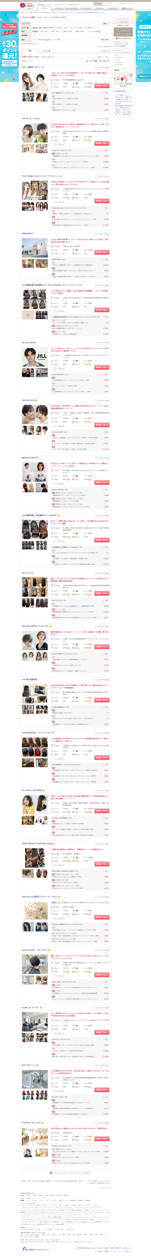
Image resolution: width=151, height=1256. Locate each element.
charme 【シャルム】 (31, 118)
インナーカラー (48, 1207)
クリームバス (71, 1217)
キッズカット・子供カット (57, 1205)
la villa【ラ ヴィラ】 (30, 1008)
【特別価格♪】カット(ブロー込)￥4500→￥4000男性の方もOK (70, 724)
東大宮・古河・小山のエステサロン (83, 1242)
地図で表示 (106, 61)
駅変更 (89, 28)
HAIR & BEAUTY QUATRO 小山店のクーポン (65, 871)
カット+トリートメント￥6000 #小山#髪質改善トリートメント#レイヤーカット (75, 999)
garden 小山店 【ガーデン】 (35, 950)
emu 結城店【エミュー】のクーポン (63, 93)
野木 (48, 1234)
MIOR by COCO (29, 458)
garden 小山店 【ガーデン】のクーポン (64, 982)
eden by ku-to (28, 400)
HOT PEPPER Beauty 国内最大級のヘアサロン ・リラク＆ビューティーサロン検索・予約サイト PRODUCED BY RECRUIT (28, 6)
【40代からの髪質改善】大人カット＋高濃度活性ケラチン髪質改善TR (72, 265)
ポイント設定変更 (120, 46)
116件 (65, 1087)
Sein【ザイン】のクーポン (60, 1097)
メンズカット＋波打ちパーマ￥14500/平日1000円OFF (67, 1051)
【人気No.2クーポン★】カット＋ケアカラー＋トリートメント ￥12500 (73, 167)
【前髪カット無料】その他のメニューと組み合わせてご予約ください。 (72, 213)
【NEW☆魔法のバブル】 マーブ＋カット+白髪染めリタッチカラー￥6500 (74, 930)
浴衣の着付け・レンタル (87, 1222)
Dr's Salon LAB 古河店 (32, 790)
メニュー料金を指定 (39, 40)
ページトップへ (106, 1188)
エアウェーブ (80, 1212)
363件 (86, 914)
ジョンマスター (39, 1219)
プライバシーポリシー (116, 1251)
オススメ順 (46, 51)
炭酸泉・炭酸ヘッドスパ (60, 1217)
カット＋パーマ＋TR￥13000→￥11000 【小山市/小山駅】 (69, 449)
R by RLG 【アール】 (31, 1123)
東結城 (79, 1234)
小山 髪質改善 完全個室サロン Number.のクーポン (67, 547)
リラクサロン (99, 8)
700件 (86, 1140)
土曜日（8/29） (68, 31)
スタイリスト (118, 57)
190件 (86, 198)
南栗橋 (37, 1236)
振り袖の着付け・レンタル (72, 1222)
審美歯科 (80, 1200)
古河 (65, 28)
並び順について (106, 51)
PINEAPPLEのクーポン (59, 259)
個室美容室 (40, 1224)
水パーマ (38, 1212)
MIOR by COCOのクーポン (60, 489)
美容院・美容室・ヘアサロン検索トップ (39, 12)
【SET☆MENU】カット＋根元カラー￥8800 (65, 104)
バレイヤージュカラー (88, 1207)
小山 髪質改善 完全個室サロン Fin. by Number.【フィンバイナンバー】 (52, 285)
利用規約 (106, 1251)
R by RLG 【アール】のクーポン (61, 1146)
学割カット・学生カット (42, 1205)
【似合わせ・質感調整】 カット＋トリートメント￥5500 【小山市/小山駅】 (75, 437)
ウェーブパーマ (62, 1212)
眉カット (75, 1205)
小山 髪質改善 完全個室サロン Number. (39, 515)
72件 (64, 972)
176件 (86, 1029)
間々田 (54, 1234)
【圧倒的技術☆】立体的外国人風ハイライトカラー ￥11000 (70, 225)
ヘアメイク (100, 1219)
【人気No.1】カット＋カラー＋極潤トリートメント (67, 665)
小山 (71, 28)
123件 (86, 479)
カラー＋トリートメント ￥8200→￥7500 (64, 386)
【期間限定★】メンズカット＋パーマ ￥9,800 (65, 501)
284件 (65, 364)
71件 (64, 754)
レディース (98, 4)
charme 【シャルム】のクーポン (61, 150)
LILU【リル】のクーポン (59, 600)
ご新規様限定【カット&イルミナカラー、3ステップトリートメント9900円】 (74, 782)
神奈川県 (59, 1195)
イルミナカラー (68, 1207)
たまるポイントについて (122, 42)
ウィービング (77, 1207)
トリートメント (58, 1214)
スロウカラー (36, 1210)
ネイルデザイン (119, 65)
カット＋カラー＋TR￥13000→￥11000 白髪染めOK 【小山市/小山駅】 (73, 443)
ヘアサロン (44, 8)
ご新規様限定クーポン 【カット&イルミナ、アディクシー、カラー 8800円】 (74, 776)
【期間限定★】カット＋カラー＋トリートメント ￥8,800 (68, 495)
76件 (64, 701)
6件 (85, 253)
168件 (65, 648)
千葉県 (46, 1195)
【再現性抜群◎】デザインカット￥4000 (64, 110)
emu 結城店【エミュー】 (33, 67)
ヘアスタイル (58, 8)
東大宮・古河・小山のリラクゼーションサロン (59, 1242)
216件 (86, 422)
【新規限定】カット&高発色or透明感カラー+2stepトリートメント (71, 1102)
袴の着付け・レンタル (58, 1222)
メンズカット (31, 1205)
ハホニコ (46, 1219)
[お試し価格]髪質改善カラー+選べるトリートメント (67, 328)
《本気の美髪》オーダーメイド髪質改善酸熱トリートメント (69, 659)
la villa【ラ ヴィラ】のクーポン (61, 1039)
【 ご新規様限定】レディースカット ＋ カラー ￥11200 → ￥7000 (71, 391)
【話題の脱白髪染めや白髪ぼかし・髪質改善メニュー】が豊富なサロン (77, 849)
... (80, 1173)
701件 (86, 594)
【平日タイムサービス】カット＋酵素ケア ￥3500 (66, 877)
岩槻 (101, 1234)
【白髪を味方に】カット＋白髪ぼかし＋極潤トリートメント (69, 671)
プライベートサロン (49, 1224)
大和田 (85, 1234)
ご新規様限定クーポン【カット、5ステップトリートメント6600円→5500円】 (74, 770)
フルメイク (25, 1222)
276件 (86, 701)
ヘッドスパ (66, 1214)
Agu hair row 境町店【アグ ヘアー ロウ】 (39, 897)
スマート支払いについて (122, 95)
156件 (86, 972)
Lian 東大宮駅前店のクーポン (60, 707)
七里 (59, 1234)
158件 (86, 812)
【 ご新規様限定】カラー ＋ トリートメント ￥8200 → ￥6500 (70, 380)
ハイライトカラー (58, 1207)
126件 (86, 861)
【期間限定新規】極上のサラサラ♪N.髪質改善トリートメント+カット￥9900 (74, 617)
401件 (86, 140)
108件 (65, 1029)
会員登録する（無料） (123, 25)
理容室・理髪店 (60, 1224)
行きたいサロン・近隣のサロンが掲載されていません (123, 98)
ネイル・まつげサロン (71, 8)
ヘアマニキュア (45, 1210)
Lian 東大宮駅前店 (30, 679)
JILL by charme (29, 343)
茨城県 (22, 1195)
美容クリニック (127, 8)
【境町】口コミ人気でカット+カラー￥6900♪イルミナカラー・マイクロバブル (81, 903)
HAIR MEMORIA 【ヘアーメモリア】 (38, 733)
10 (77, 1173)
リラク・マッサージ (45, 1200)
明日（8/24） (56, 31)
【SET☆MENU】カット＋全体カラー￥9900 (65, 98)
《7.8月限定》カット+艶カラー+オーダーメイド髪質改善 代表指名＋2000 (73, 564)
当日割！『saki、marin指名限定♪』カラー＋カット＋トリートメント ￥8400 (74, 941)
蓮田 (64, 1234)
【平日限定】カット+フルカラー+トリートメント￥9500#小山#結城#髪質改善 (74, 993)
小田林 (43, 1234)
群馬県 (34, 1195)
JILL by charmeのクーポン (60, 374)
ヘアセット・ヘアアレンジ (58, 1219)
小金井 (91, 1234)
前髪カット (68, 1205)
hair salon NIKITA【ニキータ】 (35, 626)
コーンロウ (34, 1214)
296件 (65, 422)
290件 (65, 140)
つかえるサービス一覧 (121, 44)
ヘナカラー (98, 1207)
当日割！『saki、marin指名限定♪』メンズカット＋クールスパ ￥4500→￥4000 (75, 935)
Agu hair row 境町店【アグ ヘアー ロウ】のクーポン (67, 924)
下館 (25, 1236)
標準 (29, 51)
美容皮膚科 (73, 1200)
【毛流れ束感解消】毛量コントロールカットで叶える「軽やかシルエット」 (74, 270)
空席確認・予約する (102, 86)
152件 (65, 87)
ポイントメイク (33, 1222)
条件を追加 (104, 40)
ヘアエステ (44, 1217)
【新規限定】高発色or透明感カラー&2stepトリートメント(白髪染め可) (72, 1108)
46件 (85, 307)
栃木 (96, 1234)
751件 (65, 198)
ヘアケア (50, 1214)
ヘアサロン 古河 (59, 1229)
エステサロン (113, 8)
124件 (86, 364)
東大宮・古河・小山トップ (68, 12)
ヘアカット (24, 1205)
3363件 (65, 861)
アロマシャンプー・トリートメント (30, 1217)
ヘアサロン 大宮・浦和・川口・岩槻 (30, 1229)
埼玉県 (40, 1195)
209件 (65, 479)
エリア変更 (78, 28)
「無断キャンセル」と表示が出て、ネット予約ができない (123, 113)
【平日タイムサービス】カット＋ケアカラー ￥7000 (67, 888)
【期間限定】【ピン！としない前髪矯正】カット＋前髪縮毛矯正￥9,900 (73, 606)
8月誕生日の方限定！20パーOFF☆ (62, 712)
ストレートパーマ (101, 1210)
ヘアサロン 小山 (70, 1229)
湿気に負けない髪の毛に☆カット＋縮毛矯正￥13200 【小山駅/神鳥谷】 (73, 1056)
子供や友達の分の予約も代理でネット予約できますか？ (123, 107)
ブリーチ (67, 1210)
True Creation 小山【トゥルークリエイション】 (42, 176)
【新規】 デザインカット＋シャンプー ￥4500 (65, 1157)
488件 (86, 1087)
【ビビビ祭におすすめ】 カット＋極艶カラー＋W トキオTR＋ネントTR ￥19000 (76, 1151)
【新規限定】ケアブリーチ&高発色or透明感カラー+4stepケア (70, 1114)
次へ (107, 57)
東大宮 (59, 28)
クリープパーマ (72, 1212)
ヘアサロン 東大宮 (47, 1229)
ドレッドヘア (41, 1214)
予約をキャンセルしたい (122, 110)
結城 (31, 1234)
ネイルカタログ (86, 8)
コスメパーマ (89, 1212)
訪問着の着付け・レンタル (102, 1222)
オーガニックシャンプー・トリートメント (81, 1214)
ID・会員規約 (98, 1251)
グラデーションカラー (28, 1207)
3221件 (65, 812)
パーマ (93, 1210)
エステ (55, 1200)
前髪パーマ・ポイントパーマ (49, 1212)
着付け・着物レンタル (45, 1222)
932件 (65, 594)
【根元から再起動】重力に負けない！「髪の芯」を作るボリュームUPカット (74, 276)
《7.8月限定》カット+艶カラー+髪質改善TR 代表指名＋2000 (70, 558)
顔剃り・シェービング (84, 1205)
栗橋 (69, 1234)
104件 (86, 537)
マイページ (123, 4)
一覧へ (106, 93)
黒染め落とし (79, 1210)
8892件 (65, 537)
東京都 (52, 1195)
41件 (64, 307)
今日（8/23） (45, 31)
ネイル (28, 1200)
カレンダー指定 (93, 31)
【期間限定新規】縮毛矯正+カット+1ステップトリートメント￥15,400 (72, 612)
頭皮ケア (50, 1217)
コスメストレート (98, 1212)
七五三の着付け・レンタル (28, 1224)
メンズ (107, 4)
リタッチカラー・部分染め (57, 1210)
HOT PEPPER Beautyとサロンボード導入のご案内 (92, 1248)
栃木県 (28, 1195)
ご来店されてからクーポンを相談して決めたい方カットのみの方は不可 (72, 718)
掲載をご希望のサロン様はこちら (121, 1248)
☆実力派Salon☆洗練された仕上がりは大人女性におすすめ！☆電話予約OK (79, 1128)
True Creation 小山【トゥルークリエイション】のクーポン (69, 208)
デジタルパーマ (31, 1212)
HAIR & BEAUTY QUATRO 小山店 (37, 844)
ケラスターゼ (24, 1219)
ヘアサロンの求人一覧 (104, 47)
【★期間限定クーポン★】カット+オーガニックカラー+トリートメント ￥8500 (75, 156)
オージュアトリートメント (83, 1217)
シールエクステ (26, 1214)
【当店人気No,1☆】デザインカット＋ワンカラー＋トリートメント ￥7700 (74, 219)
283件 (86, 648)
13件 (64, 914)
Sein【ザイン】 (28, 1065)
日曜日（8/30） (80, 31)
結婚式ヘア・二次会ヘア (73, 1219)
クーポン (117, 60)
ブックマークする (103, 67)
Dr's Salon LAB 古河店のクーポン (62, 818)
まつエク (35, 1200)
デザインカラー (39, 1207)
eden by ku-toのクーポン (59, 432)
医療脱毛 (87, 1200)
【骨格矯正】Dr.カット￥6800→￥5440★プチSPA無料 (68, 823)
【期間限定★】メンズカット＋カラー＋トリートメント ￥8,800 (70, 506)
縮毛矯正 (23, 1212)
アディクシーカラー (26, 1210)
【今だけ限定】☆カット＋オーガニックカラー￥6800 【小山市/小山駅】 (73, 1045)
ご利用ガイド (128, 1251)
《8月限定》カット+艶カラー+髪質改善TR (64, 334)
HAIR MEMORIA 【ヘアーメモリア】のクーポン (66, 764)
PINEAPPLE (27, 234)
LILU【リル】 (28, 573)
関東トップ (56, 12)
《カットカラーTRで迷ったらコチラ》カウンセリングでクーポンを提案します (75, 552)
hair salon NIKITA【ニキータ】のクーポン (64, 654)
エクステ (108, 1212)
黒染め (73, 1210)
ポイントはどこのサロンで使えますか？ (123, 102)
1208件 (65, 1140)
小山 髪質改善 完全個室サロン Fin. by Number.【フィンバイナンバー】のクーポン (76, 317)
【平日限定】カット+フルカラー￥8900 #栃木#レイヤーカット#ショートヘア (74, 987)
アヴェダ (31, 1219)
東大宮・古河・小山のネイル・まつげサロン (32, 1242)
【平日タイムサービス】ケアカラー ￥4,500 (65, 882)
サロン (117, 55)
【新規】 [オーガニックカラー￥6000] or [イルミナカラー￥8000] (71, 1163)
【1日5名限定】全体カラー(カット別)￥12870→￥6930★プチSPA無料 (72, 835)
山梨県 (65, 1195)
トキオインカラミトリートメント (100, 1217)
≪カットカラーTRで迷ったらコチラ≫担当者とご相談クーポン (70, 322)
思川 (74, 1234)
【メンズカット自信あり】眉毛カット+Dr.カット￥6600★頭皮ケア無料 (72, 829)
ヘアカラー (96, 1205)
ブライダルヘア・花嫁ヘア (88, 1219)
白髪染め (86, 1210)
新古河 (31, 1236)
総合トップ (24, 12)
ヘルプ (132, 4)
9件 (64, 253)
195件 (86, 87)
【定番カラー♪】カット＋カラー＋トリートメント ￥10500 (69, 161)
